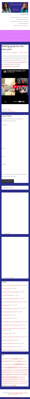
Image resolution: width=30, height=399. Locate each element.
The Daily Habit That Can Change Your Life (12, 301)
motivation (4, 379)
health (15, 371)
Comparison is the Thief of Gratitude (10, 298)
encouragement (8, 364)
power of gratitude (14, 381)
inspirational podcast (23, 371)
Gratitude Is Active (6, 305)
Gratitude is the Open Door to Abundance (11, 321)
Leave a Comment (23, 52)
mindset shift (22, 377)
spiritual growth (20, 383)
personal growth (21, 379)
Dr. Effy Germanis (6, 318)
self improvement (24, 381)
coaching (22, 361)
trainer (10, 385)
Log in (21, 393)
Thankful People (5, 315)
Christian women (13, 361)
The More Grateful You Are (8, 346)
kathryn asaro (6, 374)
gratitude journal (22, 367)
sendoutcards (10, 383)
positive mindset (6, 381)
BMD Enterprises (21, 398)
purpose (19, 381)
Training (9, 109)
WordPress (16, 393)
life (18, 377)
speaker (16, 383)
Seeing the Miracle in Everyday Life (10, 349)
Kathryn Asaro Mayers (16, 374)
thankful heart (5, 385)
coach (19, 361)
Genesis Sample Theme (17, 392)
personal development (11, 379)
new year (13, 111)
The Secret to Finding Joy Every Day (10, 308)
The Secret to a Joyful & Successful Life (11, 285)
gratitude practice (23, 370)
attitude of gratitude (9, 358)
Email (3, 156)
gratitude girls (12, 367)
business (15, 358)
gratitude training (6, 372)
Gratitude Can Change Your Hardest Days (11, 336)
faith (13, 364)
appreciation (4, 358)
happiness (12, 371)
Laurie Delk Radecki (11, 377)
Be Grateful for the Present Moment (10, 325)
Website (4, 164)
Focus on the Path (6, 288)
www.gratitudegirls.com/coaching (11, 66)
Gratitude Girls (15, 7)
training (13, 385)
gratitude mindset (6, 370)
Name (3, 148)
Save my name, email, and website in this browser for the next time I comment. (15, 175)
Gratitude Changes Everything (9, 311)
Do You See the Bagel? (7, 295)
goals (9, 111)
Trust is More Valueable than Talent (10, 291)
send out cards (5, 383)
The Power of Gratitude (7, 340)
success (25, 383)
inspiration (18, 371)
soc (14, 383)
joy (27, 371)
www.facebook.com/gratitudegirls (17, 62)
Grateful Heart (5, 333)
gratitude (18, 364)
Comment (4, 125)
